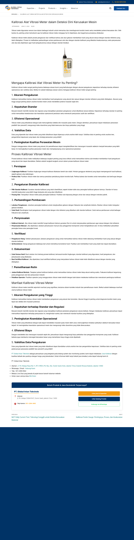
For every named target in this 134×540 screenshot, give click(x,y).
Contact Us (121, 8)
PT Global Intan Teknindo (20, 354)
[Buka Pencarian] (110, 8)
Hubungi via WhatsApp (99, 404)
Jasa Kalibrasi (107, 354)
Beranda (14, 14)
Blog (32, 26)
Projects (42, 8)
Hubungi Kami (30, 368)
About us (74, 8)
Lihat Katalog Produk (99, 399)
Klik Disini (32, 376)
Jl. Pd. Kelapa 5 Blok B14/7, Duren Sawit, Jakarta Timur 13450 (37, 398)
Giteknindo (15, 26)
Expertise (30, 8)
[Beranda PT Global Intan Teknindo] (13, 8)
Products (51, 8)
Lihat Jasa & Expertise (99, 393)
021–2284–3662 (31, 403)
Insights (63, 8)
